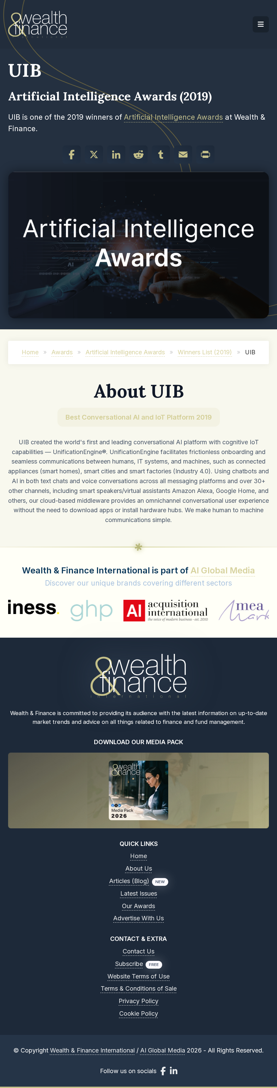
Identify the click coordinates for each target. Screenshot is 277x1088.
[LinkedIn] (116, 154)
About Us (138, 868)
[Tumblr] (161, 154)
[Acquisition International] (144, 610)
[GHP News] (70, 610)
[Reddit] (138, 154)
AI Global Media (223, 570)
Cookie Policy (138, 1013)
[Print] (205, 154)
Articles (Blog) (129, 880)
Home (30, 352)
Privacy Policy (138, 1000)
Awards (62, 352)
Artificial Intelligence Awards (173, 117)
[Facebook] (71, 154)
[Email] (183, 154)
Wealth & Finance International (92, 1050)
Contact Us (138, 951)
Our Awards (138, 905)
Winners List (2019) (205, 352)
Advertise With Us (138, 918)
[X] (94, 154)
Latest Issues (138, 893)
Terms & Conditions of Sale (139, 988)
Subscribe (129, 963)
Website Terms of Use (138, 976)
